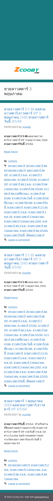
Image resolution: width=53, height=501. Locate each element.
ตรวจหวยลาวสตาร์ (15, 170)
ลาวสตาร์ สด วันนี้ (22, 198)
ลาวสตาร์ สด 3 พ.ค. (20, 184)
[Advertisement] (26, 30)
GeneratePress (41, 496)
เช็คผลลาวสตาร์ (35, 235)
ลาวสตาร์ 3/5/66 (27, 179)
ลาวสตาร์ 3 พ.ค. (18, 175)
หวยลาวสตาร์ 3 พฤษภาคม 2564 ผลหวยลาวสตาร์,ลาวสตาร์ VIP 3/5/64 (24, 405)
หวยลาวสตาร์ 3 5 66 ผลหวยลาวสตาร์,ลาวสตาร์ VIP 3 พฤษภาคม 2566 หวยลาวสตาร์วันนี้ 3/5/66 (26, 115)
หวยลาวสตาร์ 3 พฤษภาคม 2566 (22, 221)
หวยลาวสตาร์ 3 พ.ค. (15, 212)
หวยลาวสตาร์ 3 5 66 (36, 207)
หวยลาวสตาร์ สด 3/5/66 (34, 230)
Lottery (12, 161)
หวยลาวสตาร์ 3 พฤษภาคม (29, 216)
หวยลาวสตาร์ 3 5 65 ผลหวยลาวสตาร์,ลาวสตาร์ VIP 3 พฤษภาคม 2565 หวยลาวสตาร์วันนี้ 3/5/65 (26, 261)
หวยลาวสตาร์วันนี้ (14, 235)
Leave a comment (19, 239)
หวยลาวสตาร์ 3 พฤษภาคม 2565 (22, 367)
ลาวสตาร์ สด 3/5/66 (31, 189)
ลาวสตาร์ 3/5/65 (27, 325)
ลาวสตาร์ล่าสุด (23, 202)
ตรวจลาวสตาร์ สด (36, 165)
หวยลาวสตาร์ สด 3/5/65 (34, 376)
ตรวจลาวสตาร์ (16, 165)
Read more (11, 151)
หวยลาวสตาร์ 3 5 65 (36, 353)
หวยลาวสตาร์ (15, 207)
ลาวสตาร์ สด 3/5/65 (31, 335)
